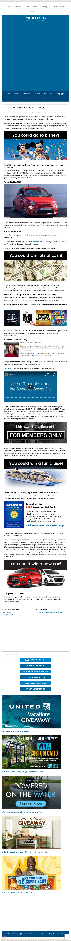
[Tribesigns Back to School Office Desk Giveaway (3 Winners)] (31, 833)
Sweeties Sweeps (36, 18)
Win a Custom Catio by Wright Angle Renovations (23, 772)
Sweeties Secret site (14, 331)
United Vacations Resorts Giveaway (17, 731)
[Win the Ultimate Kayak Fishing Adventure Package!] (31, 793)
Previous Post (6, 612)
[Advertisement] (35, 635)
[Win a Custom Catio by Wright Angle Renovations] (31, 752)
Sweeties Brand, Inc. (15, 934)
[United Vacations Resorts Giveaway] (31, 712)
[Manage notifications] (4, 936)
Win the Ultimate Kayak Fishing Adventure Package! (24, 812)
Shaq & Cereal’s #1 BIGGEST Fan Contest (19, 892)
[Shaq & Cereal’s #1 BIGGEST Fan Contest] (31, 873)
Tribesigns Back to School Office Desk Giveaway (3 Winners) (27, 852)
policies (44, 113)
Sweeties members (46, 599)
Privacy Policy (61, 934)
